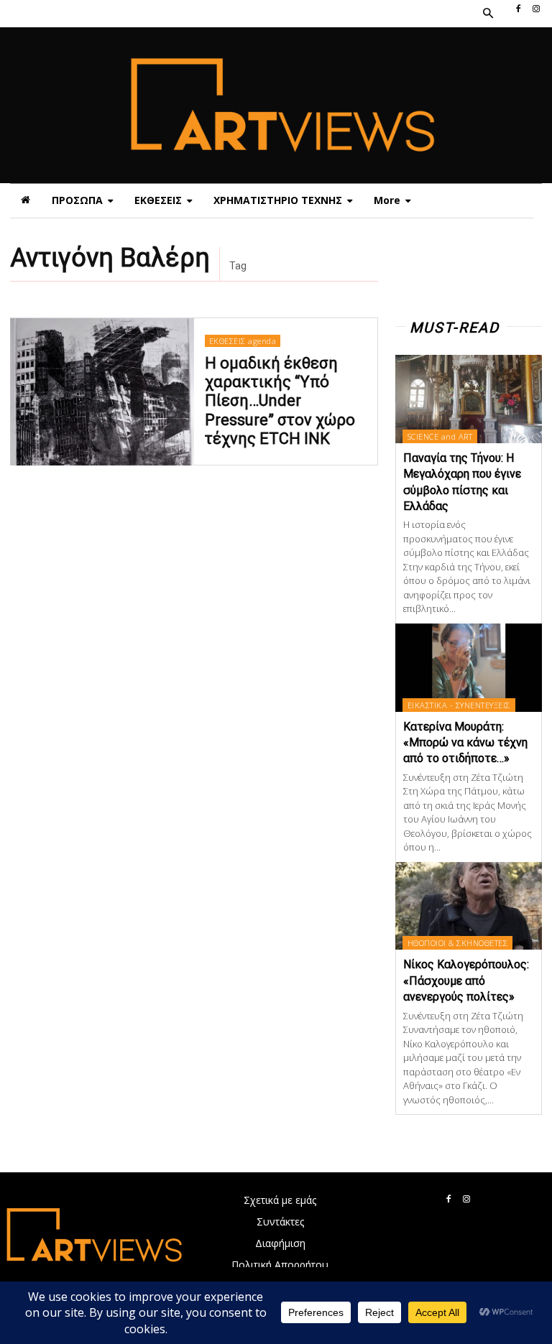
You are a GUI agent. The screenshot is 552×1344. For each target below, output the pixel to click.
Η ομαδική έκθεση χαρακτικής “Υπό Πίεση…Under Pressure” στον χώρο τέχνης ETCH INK (280, 401)
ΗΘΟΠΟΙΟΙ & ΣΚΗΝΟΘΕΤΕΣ (458, 942)
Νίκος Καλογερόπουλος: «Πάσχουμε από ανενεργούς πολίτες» (466, 981)
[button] (487, 13)
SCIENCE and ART (440, 436)
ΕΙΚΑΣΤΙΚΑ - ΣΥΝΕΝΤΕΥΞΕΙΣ (459, 705)
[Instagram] (536, 9)
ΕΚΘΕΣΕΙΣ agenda (243, 340)
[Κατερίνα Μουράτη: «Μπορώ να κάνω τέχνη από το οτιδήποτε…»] (468, 668)
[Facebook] (518, 9)
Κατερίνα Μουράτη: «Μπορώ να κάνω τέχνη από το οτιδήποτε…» (465, 743)
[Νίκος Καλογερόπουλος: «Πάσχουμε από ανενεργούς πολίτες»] (468, 906)
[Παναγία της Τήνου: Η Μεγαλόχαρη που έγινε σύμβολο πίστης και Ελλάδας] (468, 399)
